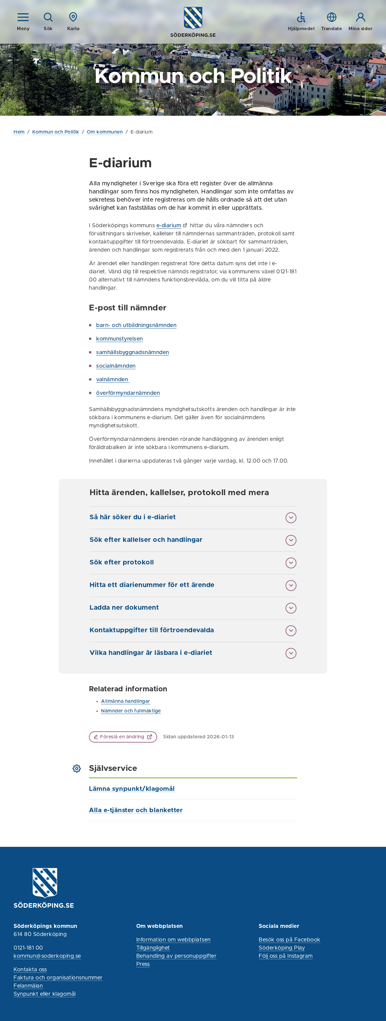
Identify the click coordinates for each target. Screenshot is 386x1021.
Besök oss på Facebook (290, 940)
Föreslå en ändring (122, 736)
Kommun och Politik (55, 132)
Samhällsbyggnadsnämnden (132, 352)
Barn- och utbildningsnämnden (136, 325)
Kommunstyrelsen (119, 339)
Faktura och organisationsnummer (58, 978)
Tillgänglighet (153, 948)
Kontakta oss (30, 969)
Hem (19, 132)
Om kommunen (105, 132)
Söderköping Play (282, 948)
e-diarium (169, 225)
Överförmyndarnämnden (128, 393)
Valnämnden (113, 379)
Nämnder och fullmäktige (131, 710)
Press (143, 964)
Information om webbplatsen (173, 940)
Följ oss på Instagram (286, 956)
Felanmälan (28, 986)
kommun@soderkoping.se (47, 956)
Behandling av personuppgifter (176, 956)
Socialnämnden (116, 366)
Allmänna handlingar (125, 701)
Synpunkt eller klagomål (45, 994)
